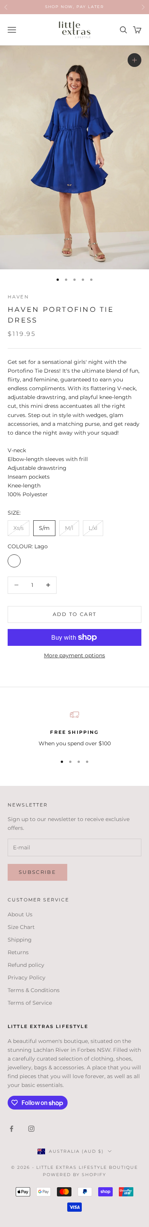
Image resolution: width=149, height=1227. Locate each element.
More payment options (74, 655)
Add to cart (75, 614)
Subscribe (37, 872)
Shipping (20, 939)
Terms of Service (30, 1002)
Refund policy (26, 964)
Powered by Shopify (75, 1174)
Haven (18, 297)
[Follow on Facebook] (11, 1128)
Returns (18, 952)
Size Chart (21, 927)
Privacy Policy (26, 977)
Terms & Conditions (34, 990)
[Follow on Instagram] (31, 1128)
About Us (20, 914)
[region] (74, 729)
